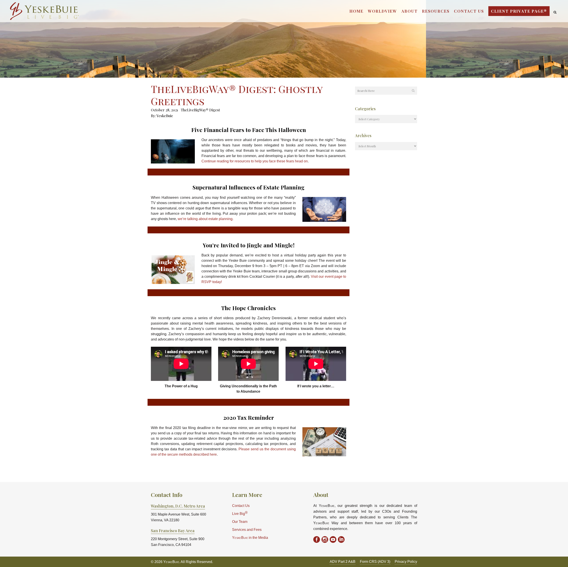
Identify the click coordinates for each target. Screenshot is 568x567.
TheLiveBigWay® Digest (200, 110)
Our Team (239, 522)
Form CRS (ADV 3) (375, 561)
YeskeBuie (164, 115)
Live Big (240, 513)
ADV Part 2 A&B (342, 561)
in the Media (250, 537)
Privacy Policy (406, 561)
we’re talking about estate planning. (205, 219)
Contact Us (241, 506)
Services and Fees (247, 530)
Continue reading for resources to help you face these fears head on (254, 161)
